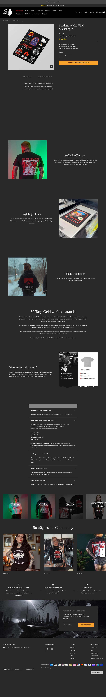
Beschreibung (27, 77)
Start (4, 20)
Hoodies (47, 10)
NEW (26, 10)
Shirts (32, 10)
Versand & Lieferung (45, 77)
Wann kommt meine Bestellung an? (41, 410)
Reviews (72, 653)
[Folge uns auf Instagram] (52, 649)
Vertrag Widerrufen (97, 672)
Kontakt (72, 658)
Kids (60, 10)
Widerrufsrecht (95, 653)
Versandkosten (72, 36)
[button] (63, 39)
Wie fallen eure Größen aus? (39, 468)
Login (92, 12)
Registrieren (86, 624)
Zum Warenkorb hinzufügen (78, 62)
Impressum (94, 648)
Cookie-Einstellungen (46, 668)
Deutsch (78, 12)
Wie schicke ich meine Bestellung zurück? (43, 420)
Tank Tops (40, 10)
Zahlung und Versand (97, 658)
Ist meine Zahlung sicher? (38, 480)
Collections (19, 14)
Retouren (72, 648)
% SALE (27, 14)
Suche (86, 12)
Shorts (54, 10)
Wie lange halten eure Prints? (39, 454)
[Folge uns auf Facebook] (47, 649)
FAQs (71, 655)
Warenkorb (100, 12)
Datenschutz (94, 655)
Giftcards (44, 14)
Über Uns (72, 650)
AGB (92, 650)
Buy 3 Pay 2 (19, 10)
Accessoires (35, 14)
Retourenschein (42, 428)
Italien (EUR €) (8, 669)
